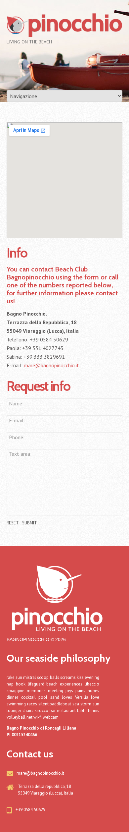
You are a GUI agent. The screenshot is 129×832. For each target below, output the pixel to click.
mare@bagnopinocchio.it (51, 365)
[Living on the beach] (56, 594)
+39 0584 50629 (30, 809)
